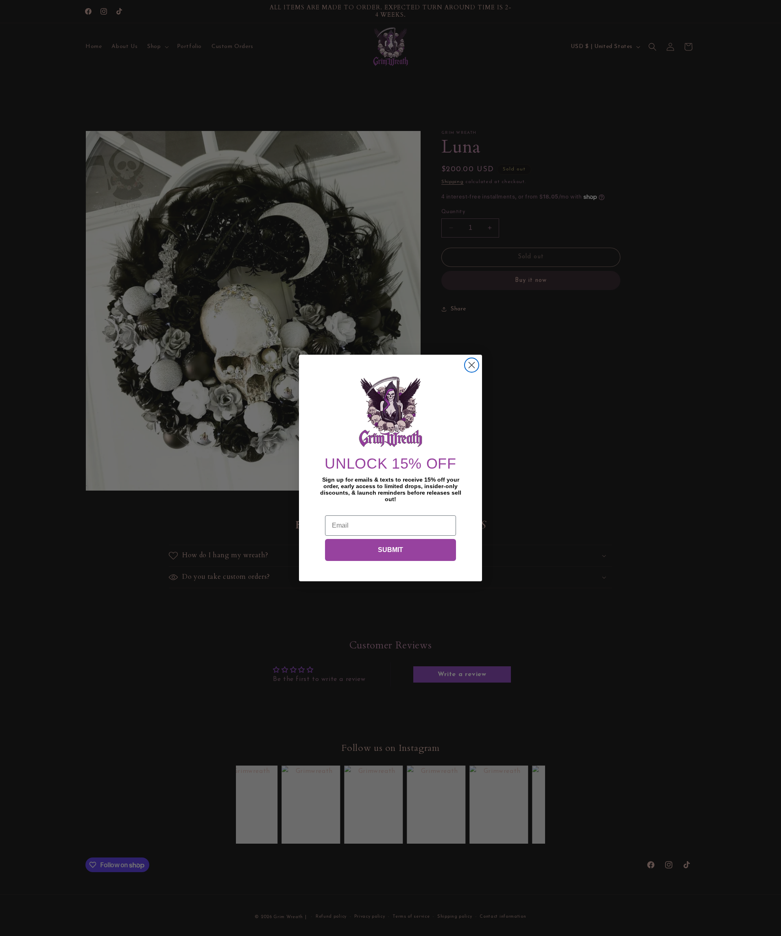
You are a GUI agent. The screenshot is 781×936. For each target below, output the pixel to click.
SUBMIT (390, 549)
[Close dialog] (472, 365)
